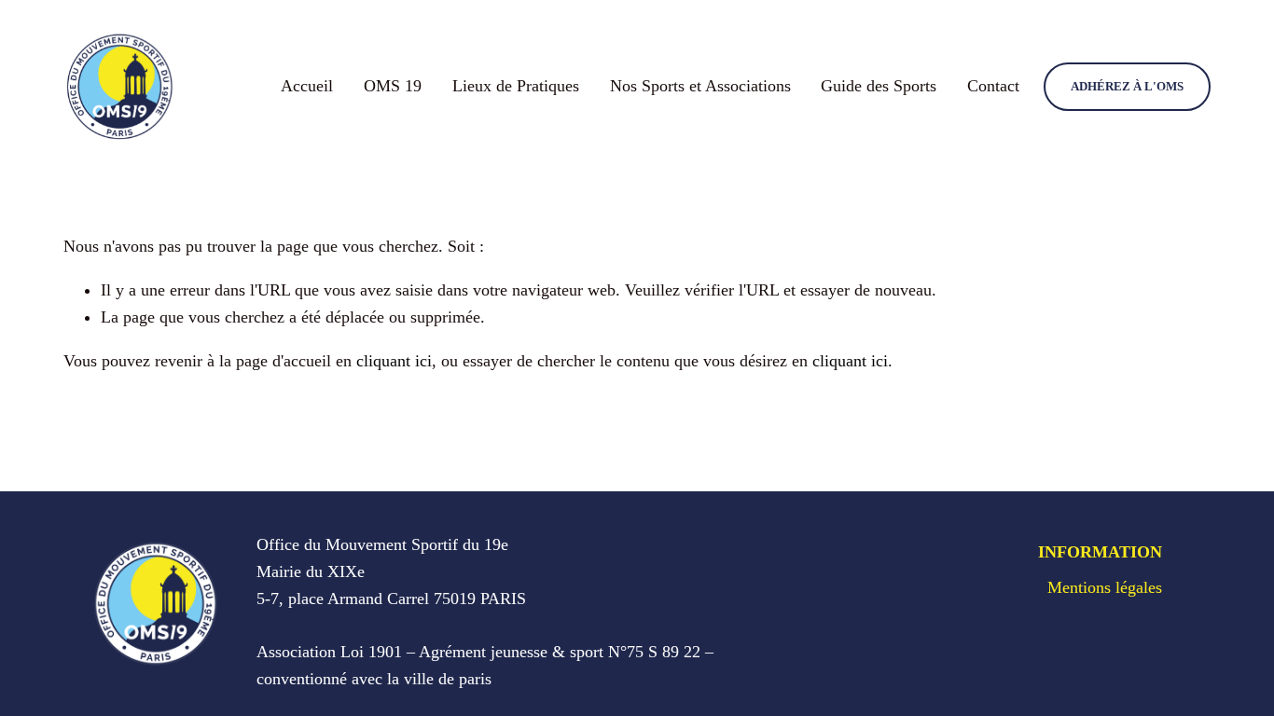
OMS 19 (393, 85)
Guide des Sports (878, 85)
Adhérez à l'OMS (1127, 86)
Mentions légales (1104, 587)
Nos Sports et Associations (700, 85)
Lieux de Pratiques (515, 85)
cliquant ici (394, 360)
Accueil (307, 85)
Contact (993, 85)
